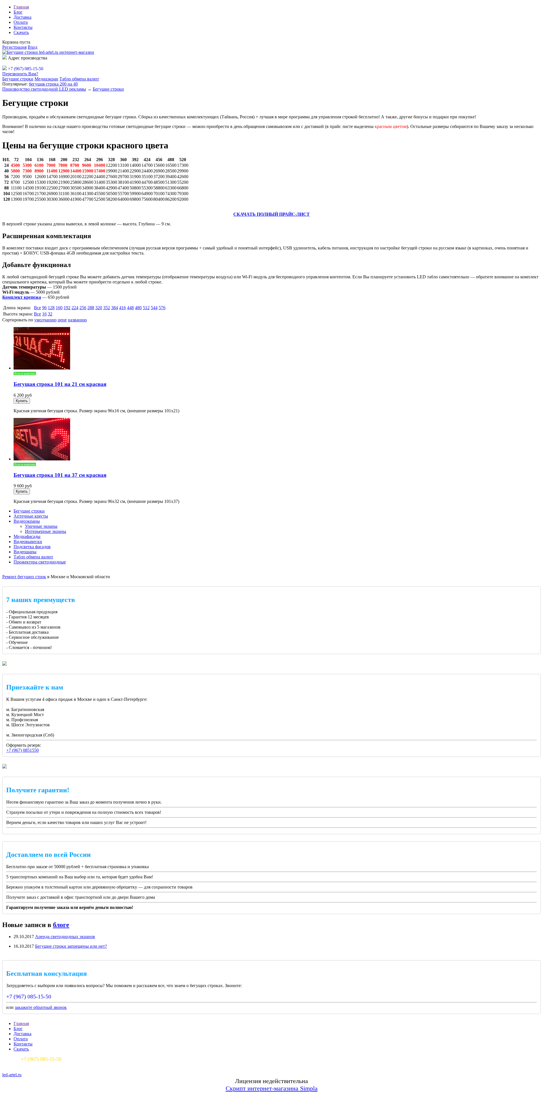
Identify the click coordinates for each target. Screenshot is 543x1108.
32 (50, 313)
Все (37, 307)
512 (146, 307)
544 (154, 307)
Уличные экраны (41, 526)
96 (44, 307)
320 (98, 307)
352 (106, 307)
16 (44, 313)
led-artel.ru (11, 1074)
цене (62, 319)
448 (130, 307)
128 (51, 307)
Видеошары (25, 551)
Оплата (21, 22)
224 (75, 307)
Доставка (22, 17)
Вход (32, 47)
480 (138, 307)
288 (90, 307)
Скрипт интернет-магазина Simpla (272, 1088)
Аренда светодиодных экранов (65, 936)
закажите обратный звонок (41, 1007)
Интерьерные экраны (45, 531)
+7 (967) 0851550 (22, 750)
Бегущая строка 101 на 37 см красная (60, 475)
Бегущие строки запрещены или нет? (71, 946)
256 (82, 307)
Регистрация (14, 47)
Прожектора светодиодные (40, 562)
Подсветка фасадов (32, 546)
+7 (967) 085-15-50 (28, 996)
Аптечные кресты (31, 516)
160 (59, 307)
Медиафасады (27, 536)
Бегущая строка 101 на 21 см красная (60, 384)
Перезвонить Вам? (20, 73)
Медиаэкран (46, 78)
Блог (18, 12)
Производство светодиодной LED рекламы (44, 89)
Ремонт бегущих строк (24, 576)
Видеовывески (28, 541)
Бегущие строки (17, 78)
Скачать (21, 32)
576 (162, 307)
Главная (21, 7)
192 (67, 307)
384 (114, 307)
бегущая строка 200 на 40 (53, 84)
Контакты (23, 27)
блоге (61, 924)
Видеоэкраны (27, 521)
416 (122, 307)
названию (77, 319)
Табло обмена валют (79, 78)
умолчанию (45, 319)
